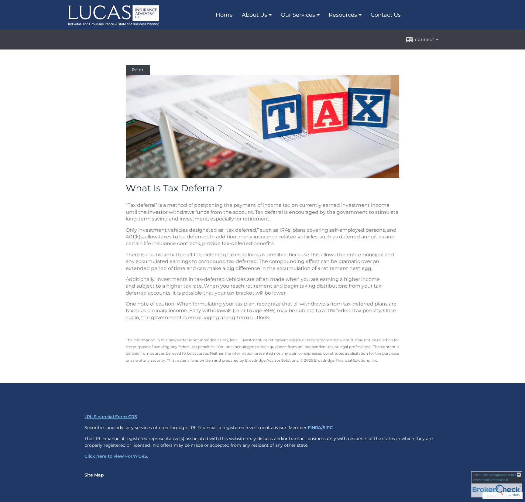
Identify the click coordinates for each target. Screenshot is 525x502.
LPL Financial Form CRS (110, 416)
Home (224, 15)
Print (138, 70)
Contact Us (386, 15)
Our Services (298, 15)
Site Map (94, 475)
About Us (254, 15)
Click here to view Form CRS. (116, 456)
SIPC (328, 427)
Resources (343, 15)
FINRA (314, 427)
